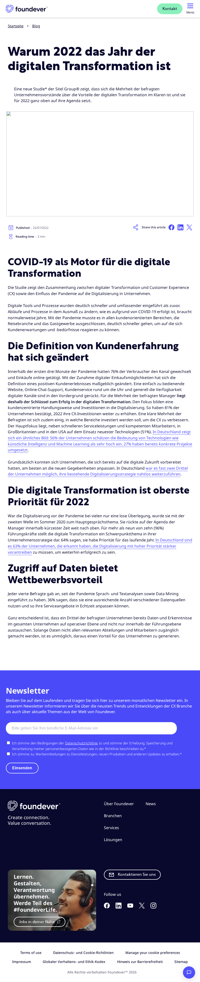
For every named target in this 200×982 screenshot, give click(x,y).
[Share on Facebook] (171, 227)
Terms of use (30, 952)
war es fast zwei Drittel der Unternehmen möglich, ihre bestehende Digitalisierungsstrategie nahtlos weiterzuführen (98, 471)
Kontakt (169, 9)
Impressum (21, 961)
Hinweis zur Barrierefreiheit (140, 961)
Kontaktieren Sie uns (137, 874)
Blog (36, 25)
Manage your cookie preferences (152, 952)
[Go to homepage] (27, 9)
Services (111, 827)
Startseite (15, 25)
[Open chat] (189, 972)
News (151, 803)
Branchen (113, 815)
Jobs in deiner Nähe (37, 922)
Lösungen (113, 839)
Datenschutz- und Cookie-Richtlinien (83, 952)
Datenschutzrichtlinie (81, 743)
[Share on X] (189, 227)
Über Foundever (119, 803)
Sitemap (181, 961)
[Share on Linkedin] (180, 227)
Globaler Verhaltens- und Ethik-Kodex (74, 961)
